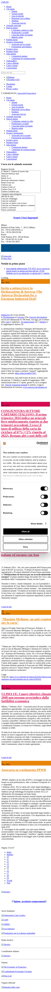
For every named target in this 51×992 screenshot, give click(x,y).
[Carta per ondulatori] (18, 201)
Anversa (20, 317)
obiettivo (43, 322)
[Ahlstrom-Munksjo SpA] (20, 174)
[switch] (44, 497)
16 (8, 871)
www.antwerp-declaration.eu (35, 387)
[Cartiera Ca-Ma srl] (20, 187)
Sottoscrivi (5, 315)
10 (8, 857)
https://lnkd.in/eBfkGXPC (25, 373)
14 (8, 866)
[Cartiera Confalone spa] (20, 192)
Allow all (25, 531)
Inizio (9, 852)
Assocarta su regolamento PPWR (23, 770)
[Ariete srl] (20, 176)
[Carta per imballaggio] (18, 199)
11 (8, 859)
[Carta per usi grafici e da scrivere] (18, 203)
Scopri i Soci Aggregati (25, 217)
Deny (25, 547)
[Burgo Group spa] (20, 183)
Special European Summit (16, 385)
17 (8, 873)
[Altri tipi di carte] (18, 197)
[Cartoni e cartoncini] (18, 208)
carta (7, 322)
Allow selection (26, 539)
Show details (37, 523)
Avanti (9, 880)
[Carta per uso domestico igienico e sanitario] (18, 205)
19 (8, 878)
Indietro (10, 854)
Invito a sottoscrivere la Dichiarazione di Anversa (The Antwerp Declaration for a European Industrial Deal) (21, 293)
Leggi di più (6, 607)
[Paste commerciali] (18, 210)
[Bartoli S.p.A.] (20, 178)
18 (8, 876)
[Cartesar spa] (20, 185)
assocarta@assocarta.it (27, 93)
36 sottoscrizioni (27, 322)
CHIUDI (4, 2)
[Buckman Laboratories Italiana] (20, 180)
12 (8, 862)
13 (8, 864)
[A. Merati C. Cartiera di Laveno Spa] (20, 172)
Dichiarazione (9, 317)
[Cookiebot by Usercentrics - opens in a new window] (36, 443)
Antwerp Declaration (37, 317)
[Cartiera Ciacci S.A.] (20, 189)
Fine (8, 883)
